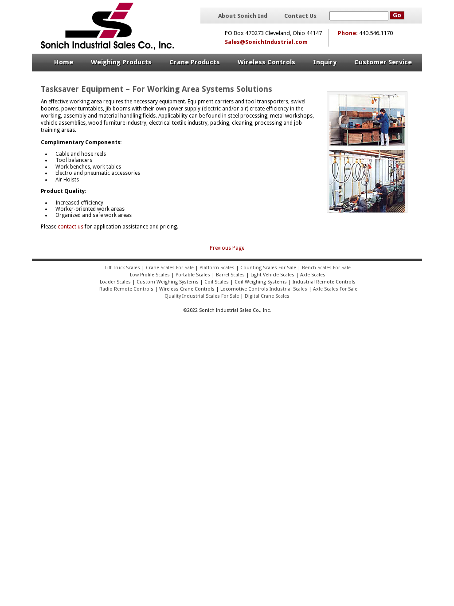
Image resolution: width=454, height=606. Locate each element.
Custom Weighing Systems (168, 282)
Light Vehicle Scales (272, 275)
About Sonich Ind (242, 16)
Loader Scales (115, 282)
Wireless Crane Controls (187, 289)
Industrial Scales (288, 289)
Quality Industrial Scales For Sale (201, 296)
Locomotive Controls (244, 289)
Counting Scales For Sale (268, 268)
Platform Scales (217, 268)
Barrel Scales (230, 275)
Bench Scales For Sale (326, 268)
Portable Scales (193, 275)
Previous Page (227, 248)
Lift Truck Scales (122, 268)
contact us (70, 227)
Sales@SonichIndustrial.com (266, 42)
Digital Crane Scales (267, 296)
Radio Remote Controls (126, 289)
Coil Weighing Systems (261, 282)
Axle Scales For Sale (335, 289)
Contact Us (300, 16)
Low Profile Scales (150, 275)
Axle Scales (312, 275)
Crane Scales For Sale (170, 268)
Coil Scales (216, 282)
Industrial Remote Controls (324, 282)
